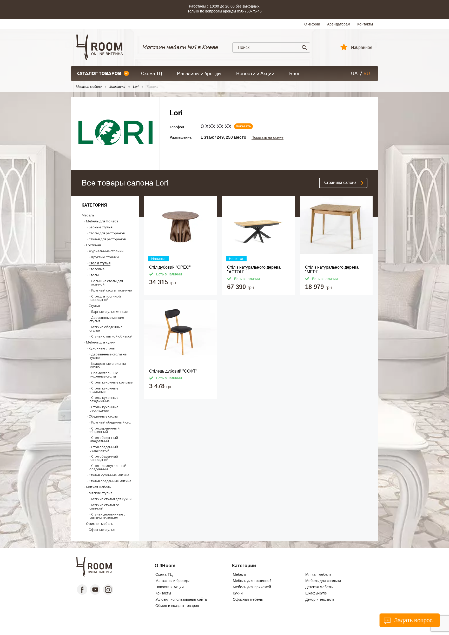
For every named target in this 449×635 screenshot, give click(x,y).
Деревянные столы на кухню (108, 356)
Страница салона (340, 183)
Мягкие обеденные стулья (105, 329)
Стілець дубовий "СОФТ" (173, 371)
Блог (294, 73)
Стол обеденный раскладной (103, 458)
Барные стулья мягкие (109, 311)
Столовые (96, 269)
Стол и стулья (99, 263)
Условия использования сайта (181, 599)
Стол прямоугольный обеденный (107, 467)
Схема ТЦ (151, 73)
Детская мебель (319, 587)
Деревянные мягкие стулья (106, 319)
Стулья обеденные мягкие (110, 481)
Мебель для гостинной (252, 581)
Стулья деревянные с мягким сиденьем (107, 516)
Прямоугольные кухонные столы (103, 375)
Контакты (365, 24)
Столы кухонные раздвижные (103, 399)
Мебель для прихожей (252, 587)
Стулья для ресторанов (107, 239)
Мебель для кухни (100, 342)
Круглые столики (105, 257)
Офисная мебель (99, 523)
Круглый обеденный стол (111, 422)
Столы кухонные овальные (103, 390)
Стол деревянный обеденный (104, 430)
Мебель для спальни (323, 581)
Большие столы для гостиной (106, 283)
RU (367, 73)
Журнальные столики (106, 251)
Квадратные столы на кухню (107, 365)
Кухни (238, 593)
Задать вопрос (412, 620)
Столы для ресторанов (107, 233)
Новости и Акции (255, 73)
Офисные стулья (102, 529)
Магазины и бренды (199, 73)
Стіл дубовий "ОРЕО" (170, 267)
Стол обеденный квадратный (103, 439)
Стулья (94, 305)
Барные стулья (101, 227)
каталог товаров (98, 73)
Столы (94, 275)
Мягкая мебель (98, 487)
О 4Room (312, 24)
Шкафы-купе (316, 593)
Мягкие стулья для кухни (111, 499)
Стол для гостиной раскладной (105, 298)
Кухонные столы (102, 348)
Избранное (361, 47)
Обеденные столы (103, 416)
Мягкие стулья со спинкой (104, 506)
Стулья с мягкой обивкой (111, 336)
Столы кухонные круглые (112, 382)
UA (354, 73)
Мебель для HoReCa (102, 221)
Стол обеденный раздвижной (103, 449)
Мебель (88, 215)
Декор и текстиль (319, 599)
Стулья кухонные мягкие (109, 475)
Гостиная (93, 245)
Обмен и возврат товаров (177, 606)
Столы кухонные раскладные (103, 409)
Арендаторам (338, 24)
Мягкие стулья (100, 493)
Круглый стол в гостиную (111, 290)
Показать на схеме (267, 138)
